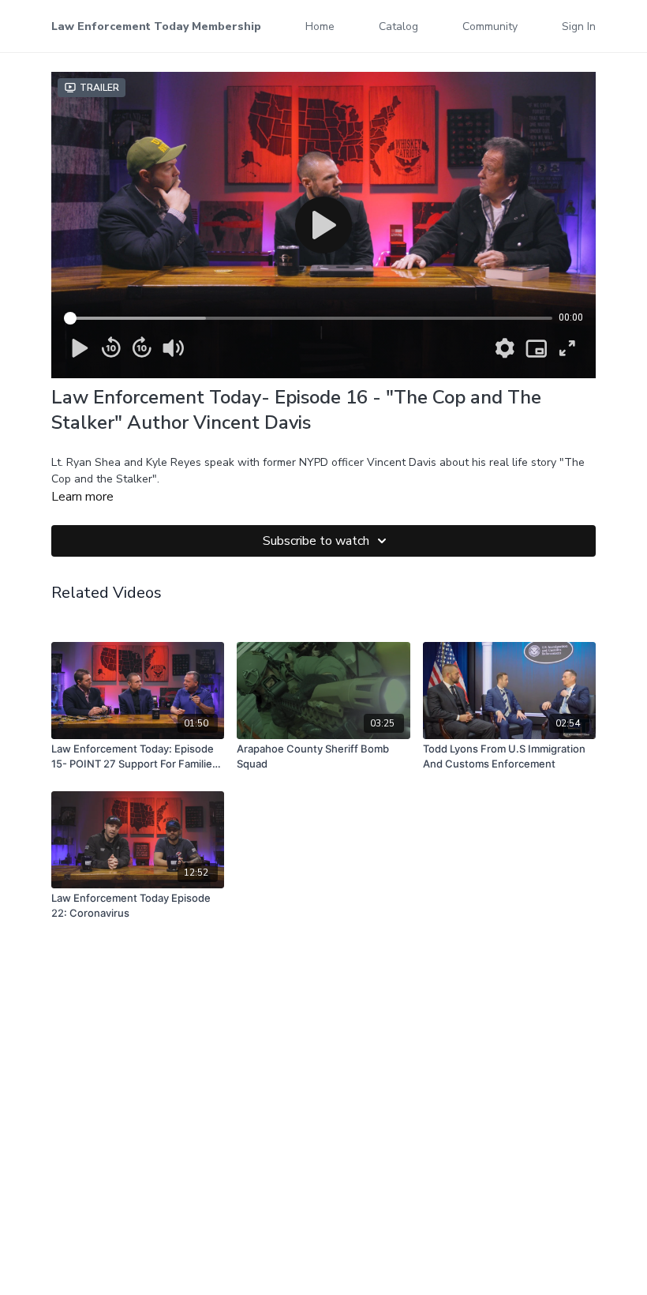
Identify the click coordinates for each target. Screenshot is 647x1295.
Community (490, 26)
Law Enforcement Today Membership (156, 26)
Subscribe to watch (316, 541)
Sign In (579, 26)
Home (320, 26)
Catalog (398, 26)
